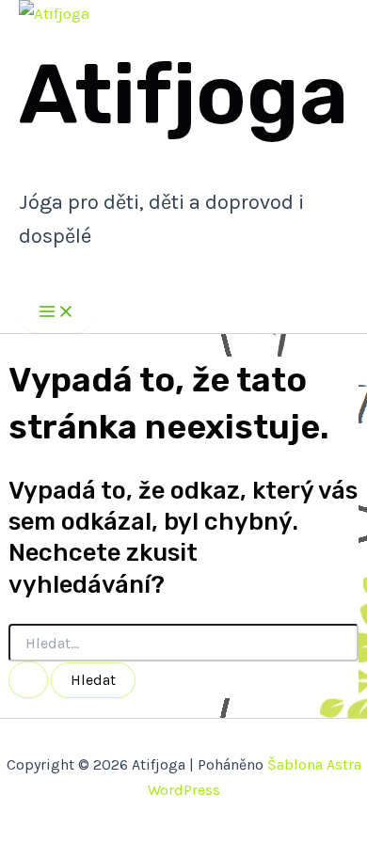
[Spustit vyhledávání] (28, 679)
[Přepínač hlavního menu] (56, 313)
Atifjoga (183, 94)
